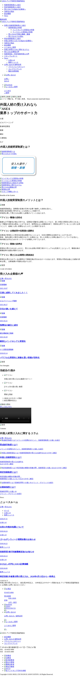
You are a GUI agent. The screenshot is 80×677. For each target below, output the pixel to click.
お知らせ (11, 60)
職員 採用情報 (13, 71)
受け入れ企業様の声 (11, 52)
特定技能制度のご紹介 (12, 7)
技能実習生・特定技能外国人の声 (16, 54)
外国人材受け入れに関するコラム (16, 49)
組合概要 (7, 14)
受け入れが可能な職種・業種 (19, 34)
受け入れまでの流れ (15, 36)
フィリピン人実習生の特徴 (22, 32)
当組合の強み (9, 11)
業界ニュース (13, 62)
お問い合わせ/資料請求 (12, 64)
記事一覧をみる (6, 278)
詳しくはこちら (6, 406)
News (6, 16)
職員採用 (3, 19)
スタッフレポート (11, 56)
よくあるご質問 (10, 47)
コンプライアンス (15, 69)
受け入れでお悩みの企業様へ (15, 9)
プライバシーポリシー (16, 67)
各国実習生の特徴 (15, 27)
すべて (6, 511)
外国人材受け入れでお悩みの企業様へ (18, 41)
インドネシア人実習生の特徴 (23, 30)
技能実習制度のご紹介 (12, 5)
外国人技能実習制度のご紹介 (15, 25)
